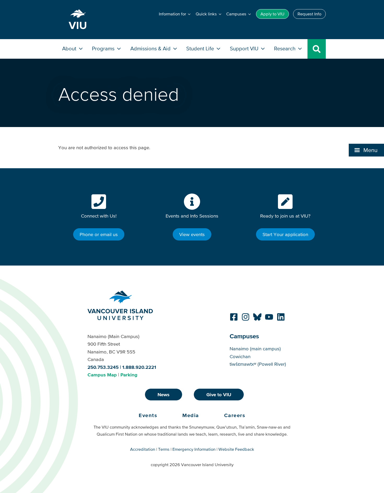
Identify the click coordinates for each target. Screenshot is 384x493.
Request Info (309, 13)
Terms (164, 449)
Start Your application (285, 234)
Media (190, 415)
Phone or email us (99, 234)
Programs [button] (104, 48)
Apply (272, 13)
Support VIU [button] (245, 48)
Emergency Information (194, 449)
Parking (128, 374)
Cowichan (240, 356)
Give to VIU (218, 394)
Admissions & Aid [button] (151, 48)
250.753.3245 (103, 367)
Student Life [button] (200, 48)
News (164, 394)
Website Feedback (236, 449)
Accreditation (142, 449)
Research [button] (285, 48)
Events (148, 415)
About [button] (70, 48)
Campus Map (102, 374)
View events (192, 234)
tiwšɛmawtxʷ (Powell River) (258, 364)
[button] (366, 150)
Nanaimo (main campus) (255, 348)
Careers (235, 415)
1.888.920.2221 (139, 367)
